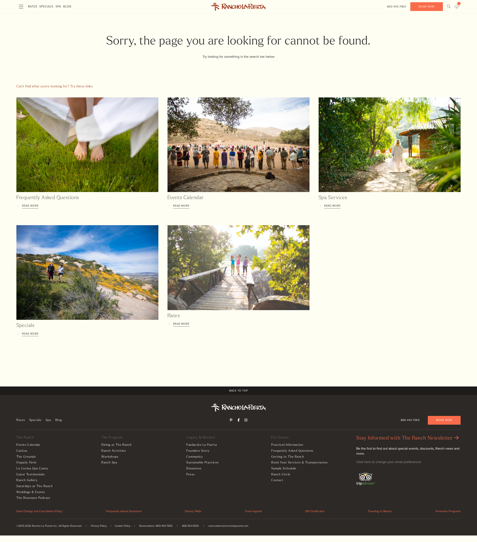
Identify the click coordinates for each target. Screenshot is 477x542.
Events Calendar (186, 197)
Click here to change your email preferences (388, 461)
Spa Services (333, 197)
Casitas (21, 450)
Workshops (109, 456)
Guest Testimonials (30, 474)
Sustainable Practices (202, 462)
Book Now (427, 6)
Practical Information (287, 444)
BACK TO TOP (238, 391)
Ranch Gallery (26, 480)
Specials (46, 6)
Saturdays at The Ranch (34, 486)
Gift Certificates (315, 511)
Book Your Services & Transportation (299, 462)
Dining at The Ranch (116, 444)
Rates (32, 6)
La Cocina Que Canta (32, 468)
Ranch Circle (280, 474)
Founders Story (197, 450)
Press (190, 474)
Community (194, 456)
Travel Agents (253, 511)
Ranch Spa (109, 462)
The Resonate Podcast (33, 498)
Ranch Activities (113, 450)
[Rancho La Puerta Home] (238, 6)
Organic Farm (26, 462)
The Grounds (26, 456)
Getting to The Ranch (287, 456)
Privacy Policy (99, 526)
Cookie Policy (122, 526)
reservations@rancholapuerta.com (228, 526)
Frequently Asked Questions (47, 197)
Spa (58, 6)
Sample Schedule (283, 468)
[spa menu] (457, 7)
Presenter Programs (448, 511)
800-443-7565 (396, 6)
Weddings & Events (30, 492)
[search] (448, 6)
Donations (193, 468)
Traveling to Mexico (380, 511)
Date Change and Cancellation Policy (39, 511)
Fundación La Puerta (201, 444)
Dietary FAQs (193, 511)
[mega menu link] (21, 6)
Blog (67, 6)
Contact (277, 480)
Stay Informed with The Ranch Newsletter (405, 438)
